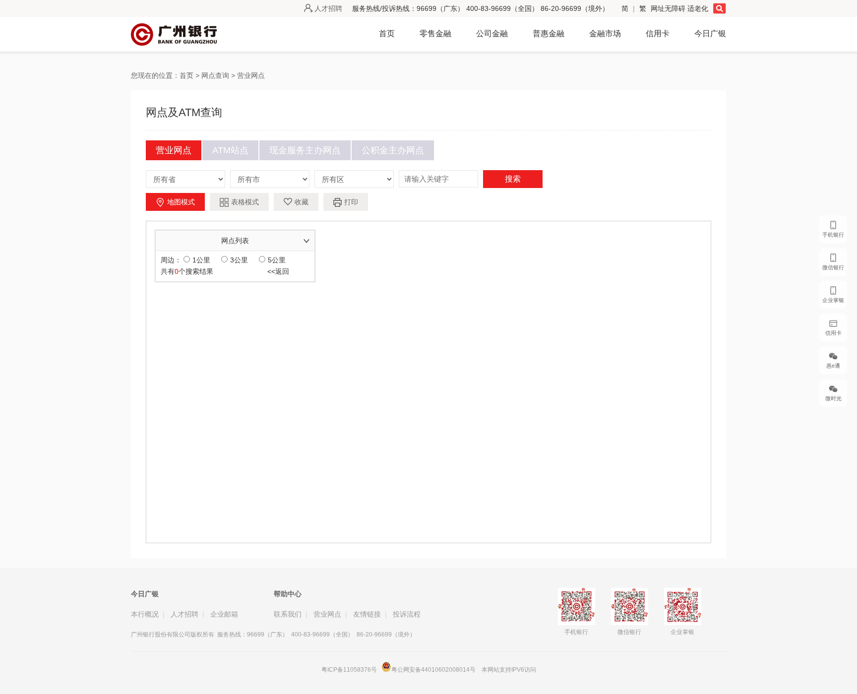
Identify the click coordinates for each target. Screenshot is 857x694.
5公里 (277, 260)
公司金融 (492, 33)
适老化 (697, 8)
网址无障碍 (669, 8)
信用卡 (658, 33)
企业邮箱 (224, 614)
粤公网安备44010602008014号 (434, 669)
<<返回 (278, 271)
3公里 (239, 260)
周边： (171, 260)
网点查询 (215, 75)
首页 (387, 33)
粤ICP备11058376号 (349, 669)
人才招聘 (328, 8)
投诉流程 (407, 614)
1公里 (201, 260)
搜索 (513, 179)
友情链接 (367, 614)
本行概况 (145, 614)
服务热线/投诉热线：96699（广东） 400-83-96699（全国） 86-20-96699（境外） (480, 8)
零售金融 (435, 33)
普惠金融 (548, 33)
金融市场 (605, 33)
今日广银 (710, 33)
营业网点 (251, 75)
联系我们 (288, 614)
